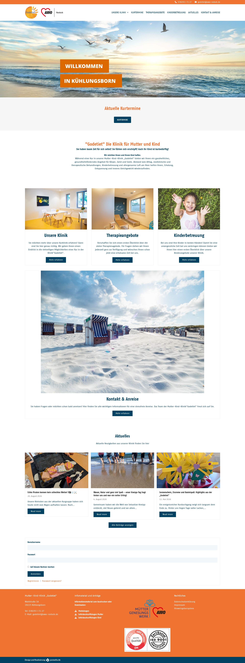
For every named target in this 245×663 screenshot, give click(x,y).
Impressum (179, 605)
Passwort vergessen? (52, 581)
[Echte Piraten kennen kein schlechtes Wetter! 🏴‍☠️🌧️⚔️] (56, 470)
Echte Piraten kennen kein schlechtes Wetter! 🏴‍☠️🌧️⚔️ (52, 492)
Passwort (31, 554)
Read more (36, 511)
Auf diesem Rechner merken (42, 567)
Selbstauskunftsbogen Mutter (90, 614)
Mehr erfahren (56, 260)
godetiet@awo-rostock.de (209, 2)
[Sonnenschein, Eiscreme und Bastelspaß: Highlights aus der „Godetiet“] (188, 470)
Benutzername (34, 542)
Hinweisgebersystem (184, 608)
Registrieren (33, 581)
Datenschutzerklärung (184, 601)
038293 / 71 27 (185, 2)
